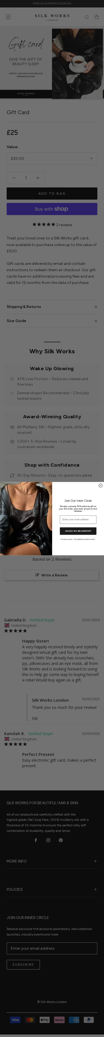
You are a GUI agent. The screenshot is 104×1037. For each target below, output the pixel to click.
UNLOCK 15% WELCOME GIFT (78, 531)
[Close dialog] (100, 485)
